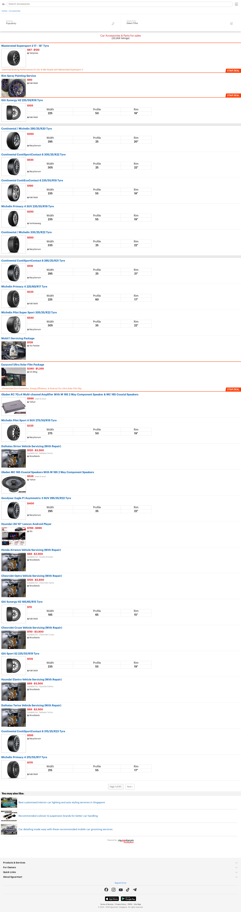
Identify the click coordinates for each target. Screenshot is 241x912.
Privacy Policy (120, 904)
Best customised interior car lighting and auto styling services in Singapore (62, 802)
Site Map (137, 904)
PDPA (130, 904)
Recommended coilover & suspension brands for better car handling (58, 816)
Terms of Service (106, 904)
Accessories (14, 11)
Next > (130, 787)
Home (4, 11)
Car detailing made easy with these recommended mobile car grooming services (65, 829)
